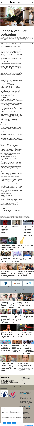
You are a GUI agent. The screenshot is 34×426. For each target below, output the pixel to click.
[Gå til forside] (17, 2)
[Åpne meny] (1, 2)
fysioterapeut (3, 216)
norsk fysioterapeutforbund (12, 216)
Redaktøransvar (3, 388)
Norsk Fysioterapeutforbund (8, 381)
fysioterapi (21, 217)
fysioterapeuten (4, 219)
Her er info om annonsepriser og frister (11, 382)
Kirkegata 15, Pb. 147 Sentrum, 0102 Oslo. (7, 378)
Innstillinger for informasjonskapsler (28, 425)
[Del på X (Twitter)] (31, 43)
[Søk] (32, 2)
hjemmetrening (26, 216)
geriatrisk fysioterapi (5, 217)
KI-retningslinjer (3, 380)
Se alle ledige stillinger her (17, 291)
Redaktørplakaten (22, 393)
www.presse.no (28, 406)
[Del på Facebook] (30, 43)
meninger (20, 216)
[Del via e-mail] (32, 43)
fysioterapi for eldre (14, 217)
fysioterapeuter (27, 217)
